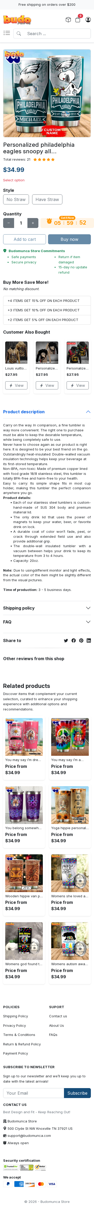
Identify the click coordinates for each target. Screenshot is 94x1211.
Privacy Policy (14, 1025)
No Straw (16, 199)
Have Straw (47, 199)
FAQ (7, 621)
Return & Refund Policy (22, 1044)
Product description (24, 411)
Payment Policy (15, 1053)
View (19, 385)
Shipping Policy (15, 1016)
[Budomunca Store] (17, 19)
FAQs (53, 1035)
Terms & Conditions (19, 1035)
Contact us (58, 1016)
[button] (8, 34)
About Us (56, 1025)
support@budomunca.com (29, 1135)
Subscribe (77, 1093)
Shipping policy (19, 608)
